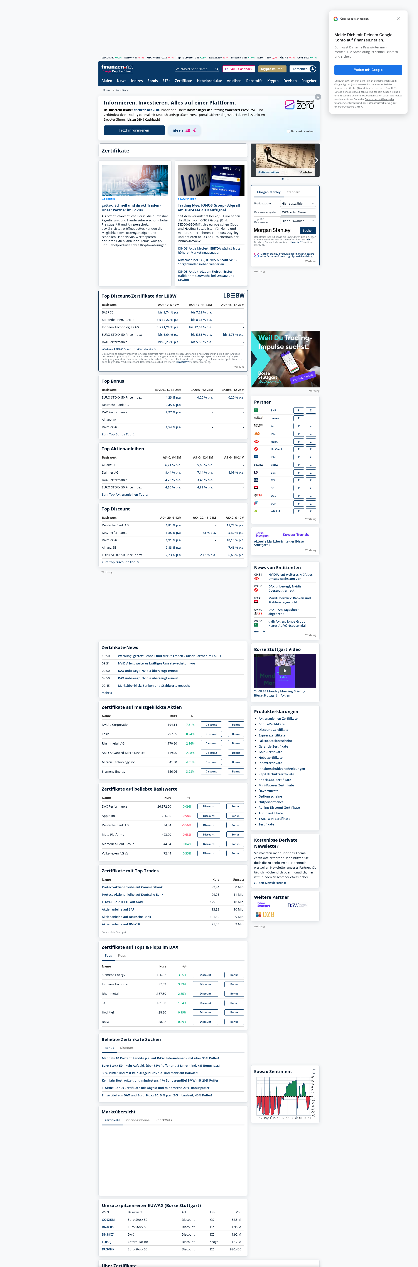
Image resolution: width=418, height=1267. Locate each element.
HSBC (274, 441)
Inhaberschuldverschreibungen (282, 769)
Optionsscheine (138, 1120)
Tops (108, 955)
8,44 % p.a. (173, 472)
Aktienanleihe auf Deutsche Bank (126, 917)
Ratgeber (309, 81)
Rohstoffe (254, 81)
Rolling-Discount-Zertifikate (279, 807)
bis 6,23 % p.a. (168, 342)
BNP (273, 410)
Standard (293, 192)
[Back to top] (310, 1262)
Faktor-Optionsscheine (276, 741)
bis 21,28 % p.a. (168, 327)
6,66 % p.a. (236, 555)
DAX (103, 57)
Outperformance (271, 802)
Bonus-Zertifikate (272, 724)
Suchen (308, 230)
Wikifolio (276, 511)
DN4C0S (108, 1227)
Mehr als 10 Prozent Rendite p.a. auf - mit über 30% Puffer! (160, 1058)
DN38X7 (108, 1234)
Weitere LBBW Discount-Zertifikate (128, 349)
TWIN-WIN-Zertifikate (274, 819)
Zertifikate (183, 81)
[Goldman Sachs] (259, 426)
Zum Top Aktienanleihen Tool (124, 494)
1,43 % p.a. (208, 533)
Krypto (273, 81)
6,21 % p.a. (173, 465)
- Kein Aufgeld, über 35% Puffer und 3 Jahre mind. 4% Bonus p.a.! (161, 1065)
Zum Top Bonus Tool (117, 434)
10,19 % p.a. (235, 540)
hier (308, 239)
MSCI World (153, 57)
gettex (275, 418)
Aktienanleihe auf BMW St (121, 924)
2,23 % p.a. (174, 555)
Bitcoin (235, 57)
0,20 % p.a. (205, 397)
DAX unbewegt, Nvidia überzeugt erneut (148, 671)
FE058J (106, 1242)
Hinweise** (182, 361)
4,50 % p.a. (173, 487)
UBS (273, 496)
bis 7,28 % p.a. (201, 312)
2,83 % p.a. (174, 547)
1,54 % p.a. (174, 427)
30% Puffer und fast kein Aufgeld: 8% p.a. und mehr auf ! (150, 1073)
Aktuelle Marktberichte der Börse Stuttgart (279, 543)
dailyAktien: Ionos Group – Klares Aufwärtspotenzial (288, 623)
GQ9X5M (108, 1219)
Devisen (290, 81)
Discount (211, 724)
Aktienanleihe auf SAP (118, 909)
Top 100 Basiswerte (261, 221)
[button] (238, 68)
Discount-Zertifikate (273, 730)
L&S (273, 472)
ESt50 (127, 57)
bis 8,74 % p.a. (168, 312)
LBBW (274, 465)
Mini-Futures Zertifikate (276, 785)
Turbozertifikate (271, 813)
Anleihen (234, 81)
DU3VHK (108, 1249)
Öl (281, 57)
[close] (398, 19)
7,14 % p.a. (205, 472)
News (121, 81)
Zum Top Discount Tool (119, 562)
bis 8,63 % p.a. (201, 320)
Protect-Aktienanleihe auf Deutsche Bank (132, 894)
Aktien (106, 81)
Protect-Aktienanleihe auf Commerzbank (132, 887)
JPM (273, 457)
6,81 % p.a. (174, 525)
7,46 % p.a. (236, 547)
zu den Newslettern (269, 883)
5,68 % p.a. (205, 465)
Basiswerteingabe (265, 212)
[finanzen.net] (117, 67)
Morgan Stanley (269, 192)
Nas (211, 57)
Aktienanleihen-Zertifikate (278, 718)
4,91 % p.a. (174, 540)
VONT (274, 503)
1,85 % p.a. (174, 533)
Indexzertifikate (270, 763)
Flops (122, 955)
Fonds (153, 81)
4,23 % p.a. (174, 397)
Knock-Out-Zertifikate (275, 780)
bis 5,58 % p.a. (201, 342)
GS (272, 426)
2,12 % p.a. (208, 555)
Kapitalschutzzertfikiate (276, 774)
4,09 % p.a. (236, 472)
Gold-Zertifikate (270, 752)
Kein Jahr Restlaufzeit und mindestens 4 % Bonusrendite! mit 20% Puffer (160, 1080)
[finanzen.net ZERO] (299, 109)
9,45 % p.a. (174, 405)
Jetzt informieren (134, 130)
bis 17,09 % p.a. (200, 327)
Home (106, 90)
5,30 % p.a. (236, 533)
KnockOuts (164, 1120)
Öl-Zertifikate (268, 791)
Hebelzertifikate (271, 757)
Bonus (236, 724)
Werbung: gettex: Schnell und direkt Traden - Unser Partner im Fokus (169, 656)
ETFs (166, 81)
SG (272, 488)
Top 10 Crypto (184, 57)
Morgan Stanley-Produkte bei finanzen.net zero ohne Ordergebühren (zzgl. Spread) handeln (287, 255)
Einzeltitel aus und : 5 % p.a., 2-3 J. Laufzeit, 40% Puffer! (157, 1095)
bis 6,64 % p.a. (168, 334)
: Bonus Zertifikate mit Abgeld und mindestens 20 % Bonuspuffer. (156, 1088)
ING (273, 434)
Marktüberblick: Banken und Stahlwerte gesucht (154, 685)
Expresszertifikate (272, 735)
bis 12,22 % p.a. (168, 320)
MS (273, 480)
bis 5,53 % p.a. (201, 334)
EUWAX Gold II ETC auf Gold (122, 902)
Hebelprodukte (209, 81)
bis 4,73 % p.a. (233, 334)
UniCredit (277, 449)
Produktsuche (262, 203)
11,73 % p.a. (235, 525)
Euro (260, 57)
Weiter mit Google (368, 70)
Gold (300, 57)
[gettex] (258, 418)
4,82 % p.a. (205, 487)
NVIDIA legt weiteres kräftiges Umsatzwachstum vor (156, 663)
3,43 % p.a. (205, 480)
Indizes (137, 81)
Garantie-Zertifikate (273, 746)
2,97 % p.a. (174, 412)
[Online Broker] (118, 71)
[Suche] (217, 69)
